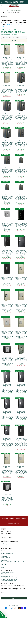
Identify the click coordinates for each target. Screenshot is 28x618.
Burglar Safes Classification (7, 575)
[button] (4, 614)
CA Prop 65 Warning (5, 559)
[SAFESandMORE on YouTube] (6, 544)
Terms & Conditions (5, 557)
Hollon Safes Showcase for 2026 (8, 580)
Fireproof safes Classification (7, 572)
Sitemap (3, 566)
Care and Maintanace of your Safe (9, 578)
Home (8, 10)
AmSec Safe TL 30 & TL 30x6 (16, 10)
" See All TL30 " (10, 25)
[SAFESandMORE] (14, 5)
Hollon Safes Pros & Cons (7, 576)
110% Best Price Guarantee (7, 553)
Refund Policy (4, 556)
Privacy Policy (4, 555)
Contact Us (3, 564)
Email (2, 592)
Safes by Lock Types (5, 573)
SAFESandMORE (15, 605)
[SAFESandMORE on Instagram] (3, 544)
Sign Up (14, 598)
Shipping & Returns (5, 552)
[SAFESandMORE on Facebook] (1, 544)
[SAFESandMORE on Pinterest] (4, 544)
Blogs (2, 567)
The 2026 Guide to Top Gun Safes (9, 579)
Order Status (4, 560)
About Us (3, 550)
